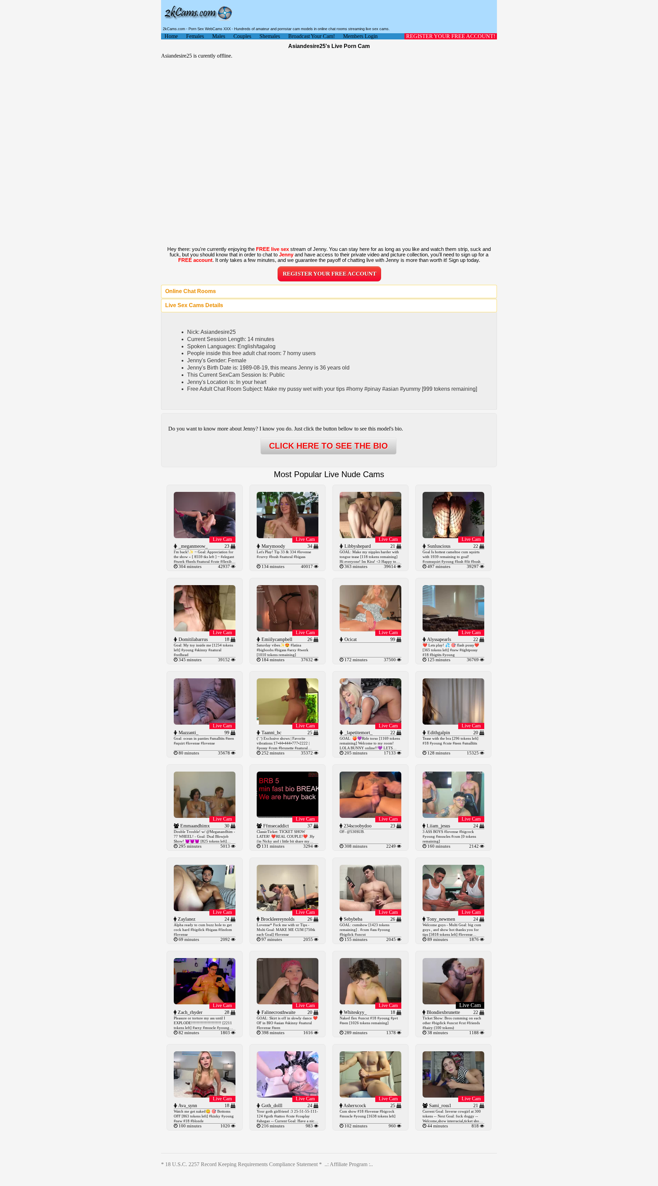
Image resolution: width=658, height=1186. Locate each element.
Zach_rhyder (189, 1012)
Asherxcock (354, 1105)
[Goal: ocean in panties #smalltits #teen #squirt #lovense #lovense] (204, 723)
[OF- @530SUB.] (370, 816)
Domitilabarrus (192, 639)
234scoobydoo (356, 825)
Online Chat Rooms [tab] (190, 291)
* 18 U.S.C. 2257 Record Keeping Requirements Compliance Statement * (241, 1164)
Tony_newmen (440, 919)
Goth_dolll (271, 1105)
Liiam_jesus (437, 825)
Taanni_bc (270, 732)
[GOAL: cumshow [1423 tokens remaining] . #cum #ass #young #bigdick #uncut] (370, 909)
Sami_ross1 (439, 1105)
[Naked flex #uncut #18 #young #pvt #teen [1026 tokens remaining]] (370, 1002)
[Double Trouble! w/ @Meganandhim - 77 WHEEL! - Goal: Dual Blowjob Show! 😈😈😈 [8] (204, 816)
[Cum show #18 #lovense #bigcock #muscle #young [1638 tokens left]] (370, 1096)
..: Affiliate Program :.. (349, 1164)
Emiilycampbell (276, 639)
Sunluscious (438, 546)
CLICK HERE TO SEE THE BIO (328, 445)
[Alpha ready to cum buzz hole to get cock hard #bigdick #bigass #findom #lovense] (204, 909)
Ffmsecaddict (275, 825)
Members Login (360, 36)
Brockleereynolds (276, 919)
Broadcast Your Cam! (311, 36)
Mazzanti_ (187, 732)
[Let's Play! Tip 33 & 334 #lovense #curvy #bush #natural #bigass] (287, 536)
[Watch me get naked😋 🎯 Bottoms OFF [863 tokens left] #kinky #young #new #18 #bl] (204, 1096)
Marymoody (272, 546)
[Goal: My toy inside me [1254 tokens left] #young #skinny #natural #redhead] (204, 629)
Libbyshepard (357, 546)
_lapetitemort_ (358, 732)
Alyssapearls (438, 639)
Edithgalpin (438, 732)
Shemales (269, 36)
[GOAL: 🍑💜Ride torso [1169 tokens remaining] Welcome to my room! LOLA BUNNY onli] (370, 723)
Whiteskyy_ (354, 1012)
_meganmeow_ (192, 546)
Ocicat (350, 639)
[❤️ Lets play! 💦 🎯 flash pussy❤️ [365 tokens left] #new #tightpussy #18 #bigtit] (453, 629)
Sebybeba (352, 919)
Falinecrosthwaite (277, 1012)
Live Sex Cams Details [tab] (194, 305)
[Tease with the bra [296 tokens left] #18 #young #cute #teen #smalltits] (453, 723)
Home (171, 36)
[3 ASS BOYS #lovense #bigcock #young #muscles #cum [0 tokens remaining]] (453, 816)
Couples (242, 36)
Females (195, 36)
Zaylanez (185, 919)
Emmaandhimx (194, 825)
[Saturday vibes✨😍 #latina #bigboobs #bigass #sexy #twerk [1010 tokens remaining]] (287, 629)
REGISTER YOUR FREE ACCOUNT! (450, 36)
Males (218, 36)
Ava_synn (187, 1105)
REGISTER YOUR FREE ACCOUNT (329, 273)
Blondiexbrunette (442, 1012)
